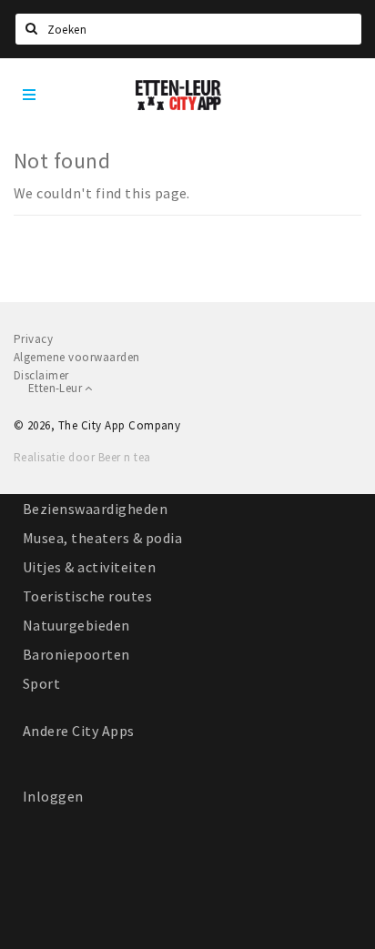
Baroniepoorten (76, 654)
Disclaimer (41, 375)
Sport (41, 683)
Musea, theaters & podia (102, 538)
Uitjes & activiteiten (89, 567)
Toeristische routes (87, 596)
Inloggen (53, 796)
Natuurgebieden (76, 625)
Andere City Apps (79, 731)
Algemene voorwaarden (77, 357)
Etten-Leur (56, 388)
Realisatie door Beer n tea (82, 457)
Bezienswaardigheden (95, 509)
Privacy (33, 339)
